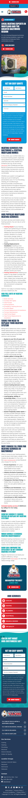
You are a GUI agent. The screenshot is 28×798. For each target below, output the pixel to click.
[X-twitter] (9, 787)
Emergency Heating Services (13, 306)
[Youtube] (16, 787)
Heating (9, 605)
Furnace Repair (8, 308)
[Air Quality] (3, 626)
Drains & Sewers (12, 621)
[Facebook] (6, 787)
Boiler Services (8, 299)
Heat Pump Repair (10, 314)
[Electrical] (3, 615)
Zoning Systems (9, 304)
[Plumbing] (3, 610)
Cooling (9, 600)
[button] (2, 11)
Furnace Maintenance (11, 312)
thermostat (14, 558)
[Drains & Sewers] (3, 621)
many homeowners (10, 460)
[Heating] (3, 605)
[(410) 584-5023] (2, 45)
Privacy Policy (14, 133)
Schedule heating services (9, 506)
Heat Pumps (8, 302)
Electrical (10, 616)
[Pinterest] (14, 787)
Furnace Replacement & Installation (15, 310)
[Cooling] (3, 600)
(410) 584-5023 (9, 45)
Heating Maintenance (11, 272)
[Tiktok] (11, 787)
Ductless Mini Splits (10, 300)
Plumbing (9, 611)
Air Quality (10, 626)
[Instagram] (22, 787)
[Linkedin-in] (19, 787)
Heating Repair (9, 227)
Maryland (12, 6)
